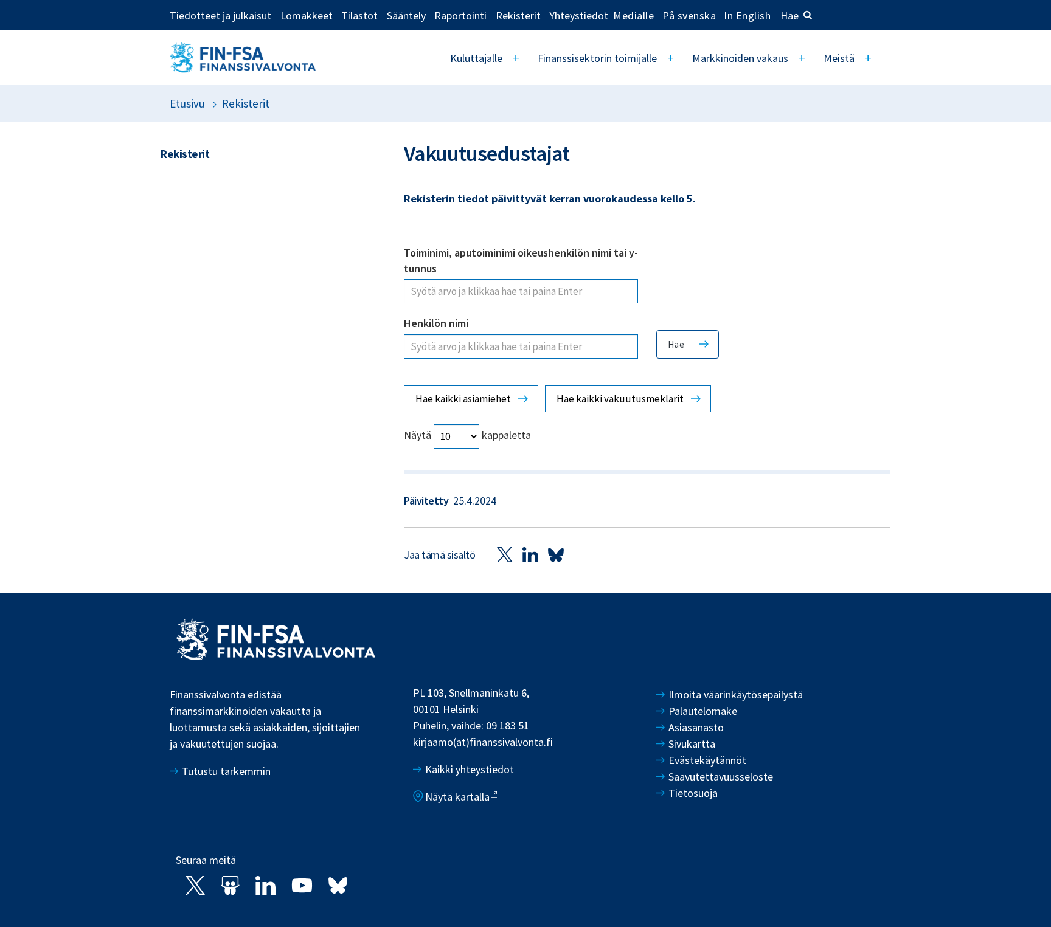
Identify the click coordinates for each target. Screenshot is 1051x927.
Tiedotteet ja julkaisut (220, 15)
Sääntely (406, 15)
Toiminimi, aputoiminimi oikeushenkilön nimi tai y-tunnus (521, 260)
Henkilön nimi (436, 323)
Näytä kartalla (457, 797)
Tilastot (359, 15)
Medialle (633, 15)
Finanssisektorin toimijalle (597, 58)
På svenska (689, 15)
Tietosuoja (693, 793)
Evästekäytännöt (707, 760)
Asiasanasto (696, 727)
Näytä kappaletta (467, 436)
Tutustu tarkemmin (226, 771)
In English (747, 15)
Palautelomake (702, 711)
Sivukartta (691, 744)
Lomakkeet (306, 15)
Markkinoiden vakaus (740, 58)
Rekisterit (518, 15)
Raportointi (460, 15)
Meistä (839, 58)
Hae (789, 15)
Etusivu (187, 103)
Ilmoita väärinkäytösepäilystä (735, 694)
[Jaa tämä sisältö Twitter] (505, 554)
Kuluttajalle (476, 58)
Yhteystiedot (578, 15)
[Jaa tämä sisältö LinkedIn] (530, 554)
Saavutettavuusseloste (720, 777)
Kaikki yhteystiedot (469, 769)
